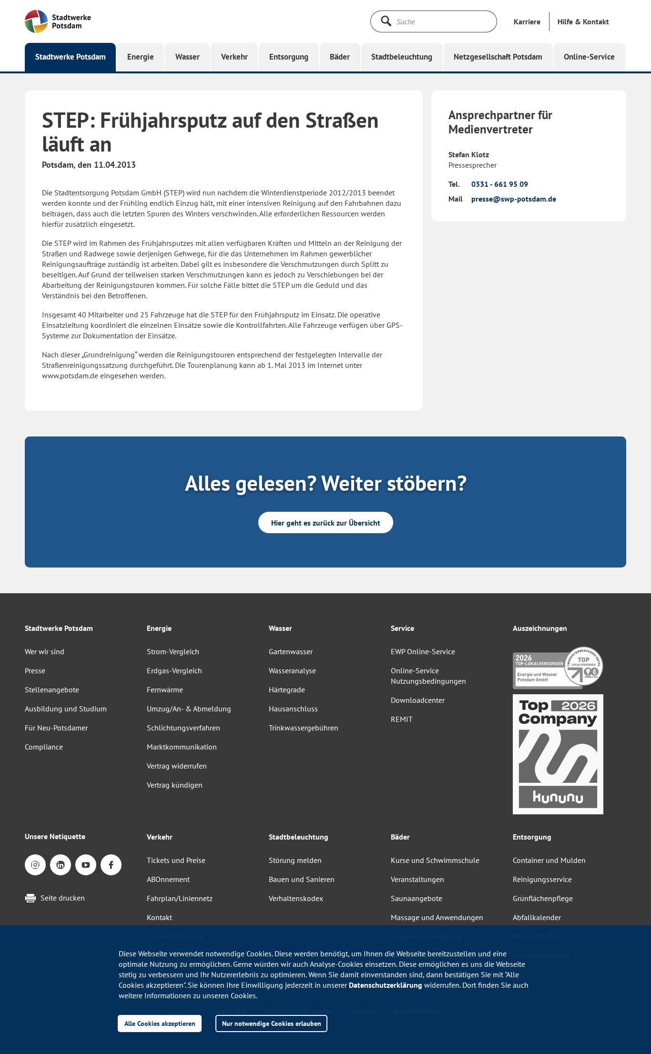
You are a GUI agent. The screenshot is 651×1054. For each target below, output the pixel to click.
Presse (35, 670)
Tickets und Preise (176, 860)
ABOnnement (168, 879)
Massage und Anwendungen (437, 917)
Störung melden (295, 860)
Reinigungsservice (542, 879)
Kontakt (159, 917)
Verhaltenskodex (296, 898)
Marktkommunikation (182, 746)
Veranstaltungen (417, 879)
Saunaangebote (416, 898)
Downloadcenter (418, 700)
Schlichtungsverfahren (183, 727)
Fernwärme (165, 689)
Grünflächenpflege (543, 898)
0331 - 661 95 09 (499, 184)
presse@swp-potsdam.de (513, 198)
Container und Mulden (549, 860)
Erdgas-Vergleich (174, 670)
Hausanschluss (293, 708)
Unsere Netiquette (55, 836)
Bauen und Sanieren (302, 879)
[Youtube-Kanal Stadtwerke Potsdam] (85, 865)
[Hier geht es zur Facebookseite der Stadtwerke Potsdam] (111, 865)
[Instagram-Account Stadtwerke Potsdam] (35, 865)
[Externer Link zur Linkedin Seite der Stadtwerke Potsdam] (60, 865)
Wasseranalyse (292, 670)
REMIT (402, 719)
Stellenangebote (52, 689)
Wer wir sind (44, 651)
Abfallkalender (537, 917)
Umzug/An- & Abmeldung (189, 708)
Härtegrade (287, 689)
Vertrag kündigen (175, 785)
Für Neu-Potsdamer (56, 727)
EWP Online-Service (423, 651)
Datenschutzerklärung (385, 985)
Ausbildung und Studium (66, 708)
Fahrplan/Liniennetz (180, 898)
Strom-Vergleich (173, 651)
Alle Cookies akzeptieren (159, 1023)
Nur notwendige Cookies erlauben (271, 1023)
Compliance (44, 746)
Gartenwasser (291, 651)
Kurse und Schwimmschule (435, 860)
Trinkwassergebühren (303, 727)
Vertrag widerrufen (177, 765)
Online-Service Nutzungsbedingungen (428, 676)
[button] (583, 21)
